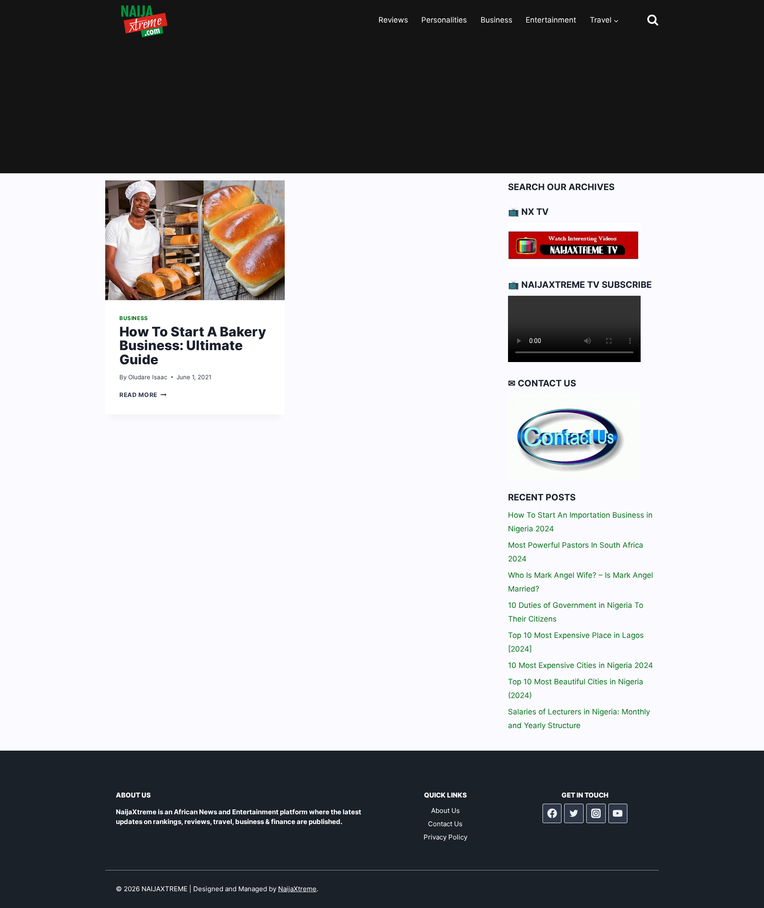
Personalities (444, 19)
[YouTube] (618, 813)
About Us (445, 810)
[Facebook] (552, 813)
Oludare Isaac (148, 377)
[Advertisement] (382, 107)
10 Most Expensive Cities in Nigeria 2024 (580, 665)
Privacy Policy (445, 837)
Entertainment (551, 19)
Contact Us (445, 824)
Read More (143, 394)
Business (496, 19)
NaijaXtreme (297, 889)
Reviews (393, 19)
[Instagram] (596, 813)
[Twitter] (574, 813)
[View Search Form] (645, 21)
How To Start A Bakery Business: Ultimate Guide (192, 345)
